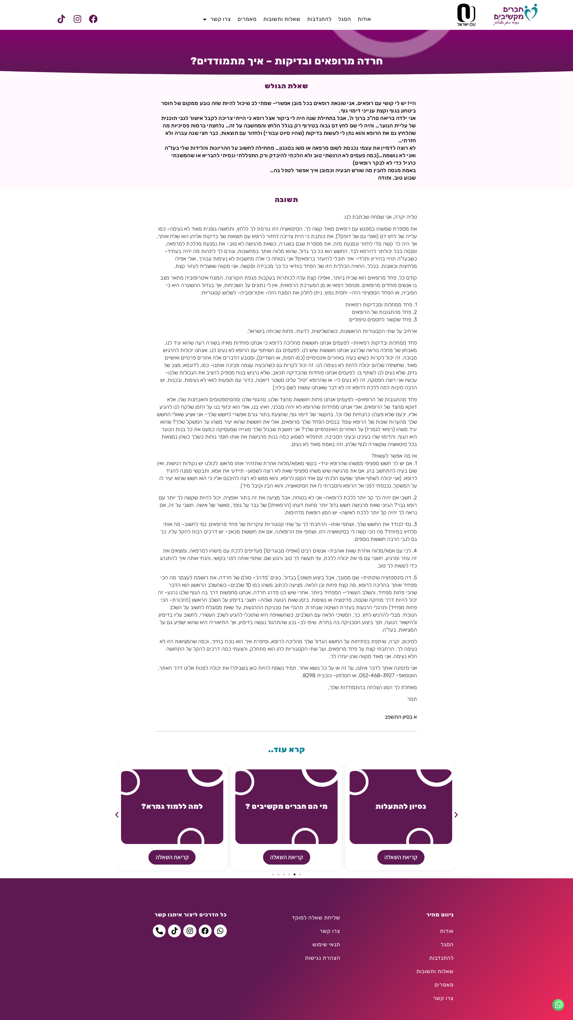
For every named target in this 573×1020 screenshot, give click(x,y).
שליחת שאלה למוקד (316, 917)
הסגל (344, 19)
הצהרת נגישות (322, 958)
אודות (364, 19)
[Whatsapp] (220, 931)
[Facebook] (93, 19)
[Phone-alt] (159, 931)
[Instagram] (77, 19)
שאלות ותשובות (282, 19)
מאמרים (247, 19)
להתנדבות (319, 19)
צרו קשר (220, 19)
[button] (117, 815)
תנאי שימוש (326, 944)
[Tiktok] (61, 19)
